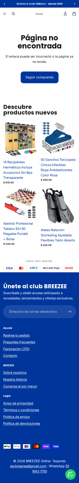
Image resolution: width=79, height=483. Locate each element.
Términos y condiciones (21, 410)
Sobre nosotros (15, 373)
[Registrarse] (69, 312)
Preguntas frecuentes (19, 342)
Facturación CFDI (16, 349)
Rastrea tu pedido (16, 335)
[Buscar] (13, 13)
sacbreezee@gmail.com (28, 466)
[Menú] (4, 13)
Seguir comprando (40, 77)
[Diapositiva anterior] (12, 139)
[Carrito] (74, 13)
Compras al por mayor (20, 386)
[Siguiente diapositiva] (29, 139)
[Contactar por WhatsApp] (70, 474)
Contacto (10, 356)
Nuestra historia (15, 379)
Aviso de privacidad (18, 403)
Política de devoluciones (21, 424)
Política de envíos (16, 417)
